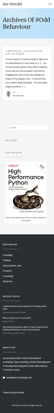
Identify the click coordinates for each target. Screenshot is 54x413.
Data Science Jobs (12, 265)
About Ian (7, 281)
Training (7, 260)
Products (7, 271)
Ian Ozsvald (11, 140)
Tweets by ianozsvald (13, 392)
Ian (14, 92)
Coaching (7, 255)
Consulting (8, 276)
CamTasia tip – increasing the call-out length (24, 52)
